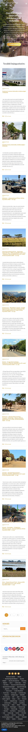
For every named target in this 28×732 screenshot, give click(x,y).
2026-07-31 (5, 88)
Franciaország (22, 692)
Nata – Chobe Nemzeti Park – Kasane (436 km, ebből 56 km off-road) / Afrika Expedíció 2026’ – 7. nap (13, 583)
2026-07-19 (5, 524)
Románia (6, 710)
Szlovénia (7, 714)
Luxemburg (22, 702)
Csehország (18, 682)
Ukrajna (17, 716)
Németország (22, 706)
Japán (18, 696)
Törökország (21, 714)
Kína (19, 698)
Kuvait (5, 700)
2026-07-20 (5, 414)
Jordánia (24, 696)
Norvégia (6, 708)
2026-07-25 (5, 195)
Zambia (14, 719)
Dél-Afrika (6, 684)
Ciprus (10, 682)
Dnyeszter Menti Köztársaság (18, 684)
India (13, 696)
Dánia (24, 682)
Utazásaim (24, 716)
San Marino (13, 710)
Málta (13, 704)
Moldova (24, 704)
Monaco (6, 706)
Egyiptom (7, 688)
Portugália (22, 708)
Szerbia (17, 712)
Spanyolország (21, 710)
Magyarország (5, 704)
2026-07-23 (5, 305)
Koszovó (24, 698)
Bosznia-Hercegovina (14, 680)
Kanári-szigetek (6, 698)
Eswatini (22, 688)
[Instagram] (10, 649)
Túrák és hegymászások (7, 716)
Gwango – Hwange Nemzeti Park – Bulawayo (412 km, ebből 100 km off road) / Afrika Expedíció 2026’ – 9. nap (13, 474)
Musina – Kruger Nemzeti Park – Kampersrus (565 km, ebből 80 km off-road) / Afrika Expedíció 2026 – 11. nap (13, 363)
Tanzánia (13, 714)
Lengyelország (13, 700)
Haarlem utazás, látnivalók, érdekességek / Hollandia (13, 145)
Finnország (13, 692)
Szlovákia (23, 712)
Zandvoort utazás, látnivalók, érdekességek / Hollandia (14, 91)
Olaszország (14, 708)
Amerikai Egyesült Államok (11, 678)
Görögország (14, 694)
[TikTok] (18, 649)
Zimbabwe (20, 719)
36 (17, 615)
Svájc (4, 712)
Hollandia (22, 694)
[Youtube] (22, 649)
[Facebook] (6, 649)
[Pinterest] (14, 649)
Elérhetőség (15, 688)
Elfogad (4, 729)
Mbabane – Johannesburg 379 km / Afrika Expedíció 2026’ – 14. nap (13, 198)
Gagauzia (6, 694)
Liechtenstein (7, 702)
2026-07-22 (5, 359)
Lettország (22, 700)
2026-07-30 (5, 142)
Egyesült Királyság (21, 686)
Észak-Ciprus (9, 690)
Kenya (13, 698)
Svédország (10, 712)
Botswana (23, 680)
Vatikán (8, 719)
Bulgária (5, 682)
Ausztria (22, 678)
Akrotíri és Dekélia (10, 676)
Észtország (6, 692)
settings (16, 727)
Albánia (19, 676)
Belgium (4, 680)
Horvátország (6, 696)
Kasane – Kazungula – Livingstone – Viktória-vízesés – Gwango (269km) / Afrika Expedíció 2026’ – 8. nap (13, 529)
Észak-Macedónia (18, 690)
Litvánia (15, 702)
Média (18, 704)
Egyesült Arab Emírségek (9, 686)
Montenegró (13, 706)
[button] (13, 50)
